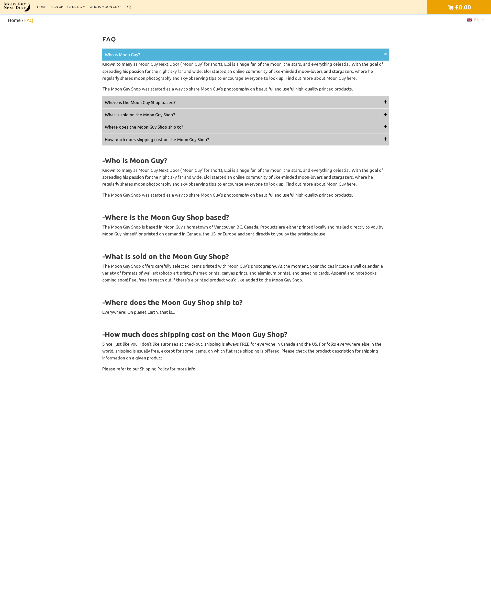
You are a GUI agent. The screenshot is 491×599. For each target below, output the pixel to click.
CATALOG (74, 6)
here (351, 78)
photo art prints (175, 272)
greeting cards (314, 272)
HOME (42, 6)
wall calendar (365, 266)
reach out (162, 279)
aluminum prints (273, 272)
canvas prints (234, 272)
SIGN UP (57, 6)
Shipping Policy (154, 368)
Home (14, 20)
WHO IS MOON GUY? (105, 6)
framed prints (206, 272)
